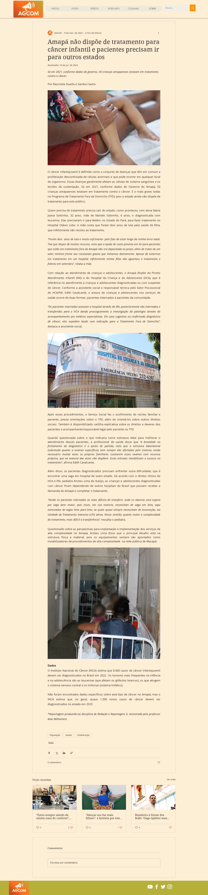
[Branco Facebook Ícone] (156, 887)
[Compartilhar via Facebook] (49, 753)
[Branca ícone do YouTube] (150, 887)
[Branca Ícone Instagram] (170, 887)
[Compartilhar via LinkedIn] (64, 753)
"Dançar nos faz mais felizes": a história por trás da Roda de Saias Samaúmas (103, 816)
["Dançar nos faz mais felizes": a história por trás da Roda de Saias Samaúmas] (104, 797)
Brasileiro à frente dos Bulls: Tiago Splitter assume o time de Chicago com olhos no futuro (153, 816)
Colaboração (83, 735)
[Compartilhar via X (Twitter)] (56, 753)
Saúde (68, 735)
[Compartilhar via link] (71, 753)
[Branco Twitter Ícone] (163, 887)
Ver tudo (171, 779)
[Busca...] (193, 8)
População (55, 735)
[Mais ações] (158, 33)
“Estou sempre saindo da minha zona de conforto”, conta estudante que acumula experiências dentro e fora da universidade (52, 816)
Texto (51, 742)
